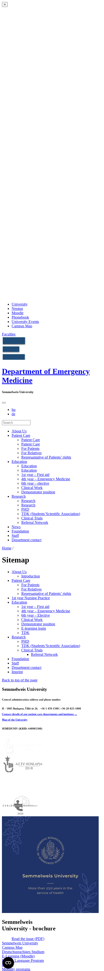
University (20, 304)
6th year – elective (35, 483)
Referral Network (34, 522)
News (16, 527)
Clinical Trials (32, 518)
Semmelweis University (20, 943)
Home (6, 548)
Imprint (17, 672)
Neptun (17, 309)
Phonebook (20, 317)
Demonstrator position (38, 492)
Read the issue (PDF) (28, 939)
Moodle (17, 313)
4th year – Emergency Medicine (45, 479)
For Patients (30, 448)
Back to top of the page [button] (19, 680)
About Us (19, 431)
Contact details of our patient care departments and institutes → (39, 714)
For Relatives (31, 453)
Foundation (20, 531)
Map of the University (15, 719)
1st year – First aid (35, 475)
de (13, 414)
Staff (15, 535)
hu (13, 410)
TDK (25, 633)
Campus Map (22, 326)
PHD (25, 509)
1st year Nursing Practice (31, 598)
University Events (25, 322)
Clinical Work (32, 488)
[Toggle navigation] (4, 402)
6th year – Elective (35, 615)
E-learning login (33, 628)
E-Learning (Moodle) (18, 956)
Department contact (26, 540)
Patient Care (21, 435)
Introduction (30, 576)
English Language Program (23, 960)
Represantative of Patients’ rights (46, 457)
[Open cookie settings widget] (8, 963)
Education (19, 462)
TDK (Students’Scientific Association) (50, 514)
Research (19, 496)
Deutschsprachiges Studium (23, 952)
